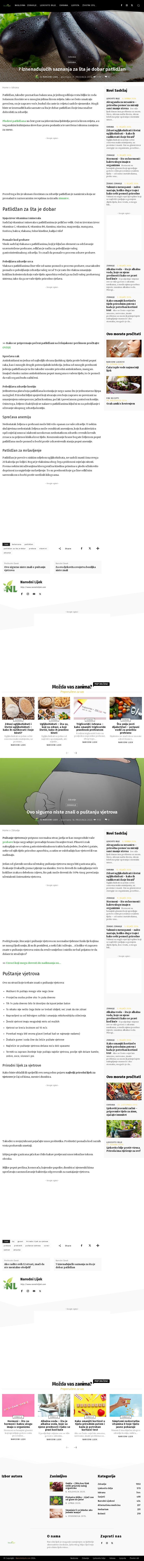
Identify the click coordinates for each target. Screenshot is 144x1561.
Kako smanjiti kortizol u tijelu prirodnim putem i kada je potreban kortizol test (121, 305)
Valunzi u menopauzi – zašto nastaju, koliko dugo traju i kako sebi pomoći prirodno (123, 190)
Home (5, 87)
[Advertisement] (52, 164)
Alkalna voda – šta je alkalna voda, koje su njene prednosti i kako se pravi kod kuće (123, 274)
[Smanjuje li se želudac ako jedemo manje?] (56, 1513)
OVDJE (6, 347)
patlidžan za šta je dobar (15, 548)
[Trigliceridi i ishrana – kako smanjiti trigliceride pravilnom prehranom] (90, 708)
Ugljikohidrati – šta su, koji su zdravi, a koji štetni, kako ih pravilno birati (54, 728)
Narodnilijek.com (23, 1558)
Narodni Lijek (50, 77)
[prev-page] (67, 753)
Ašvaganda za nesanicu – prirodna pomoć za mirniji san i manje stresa (122, 105)
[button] (138, 5)
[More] (98, 548)
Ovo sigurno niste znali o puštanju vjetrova (24, 569)
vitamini (43, 548)
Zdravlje (110, 155)
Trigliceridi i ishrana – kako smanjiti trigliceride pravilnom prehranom (90, 726)
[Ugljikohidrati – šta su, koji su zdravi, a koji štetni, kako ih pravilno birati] (54, 708)
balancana (16, 544)
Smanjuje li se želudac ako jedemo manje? (79, 1511)
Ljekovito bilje (113, 99)
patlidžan (29, 544)
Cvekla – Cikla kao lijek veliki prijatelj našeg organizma (77, 1485)
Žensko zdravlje (114, 184)
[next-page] (75, 753)
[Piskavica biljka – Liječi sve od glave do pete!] (56, 1500)
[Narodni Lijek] (37, 77)
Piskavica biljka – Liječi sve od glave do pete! (80, 1498)
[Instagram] (127, 5)
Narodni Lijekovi (115, 362)
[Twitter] (132, 5)
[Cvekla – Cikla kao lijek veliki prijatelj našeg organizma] (56, 1486)
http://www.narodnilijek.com (33, 587)
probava (32, 548)
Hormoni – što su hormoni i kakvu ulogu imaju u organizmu (123, 162)
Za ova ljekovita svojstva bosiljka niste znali (76, 569)
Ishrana (72, 57)
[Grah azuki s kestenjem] (124, 385)
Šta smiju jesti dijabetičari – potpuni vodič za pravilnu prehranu (125, 728)
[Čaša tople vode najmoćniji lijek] (124, 348)
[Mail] (34, 593)
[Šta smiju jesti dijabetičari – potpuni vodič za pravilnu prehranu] (126, 708)
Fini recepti (112, 398)
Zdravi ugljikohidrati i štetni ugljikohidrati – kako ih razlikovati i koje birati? (123, 133)
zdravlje (7, 553)
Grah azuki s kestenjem (120, 403)
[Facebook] (122, 5)
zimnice (63, 198)
